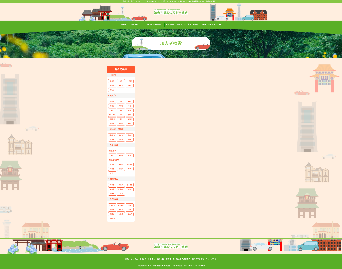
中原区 (130, 81)
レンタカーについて (137, 24)
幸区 (121, 81)
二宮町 (121, 193)
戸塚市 (121, 139)
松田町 (121, 209)
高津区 (112, 85)
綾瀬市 (121, 169)
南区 (112, 110)
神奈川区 (112, 119)
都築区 (121, 123)
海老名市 (129, 164)
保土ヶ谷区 (112, 114)
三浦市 (112, 139)
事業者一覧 (170, 24)
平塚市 (112, 185)
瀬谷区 (130, 114)
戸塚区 (121, 106)
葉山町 (130, 139)
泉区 (121, 110)
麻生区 (112, 90)
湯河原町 (112, 218)
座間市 (112, 169)
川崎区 (112, 81)
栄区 (121, 101)
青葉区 (130, 123)
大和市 (121, 164)
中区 (129, 106)
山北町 (130, 209)
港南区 (112, 106)
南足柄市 (121, 205)
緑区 (121, 119)
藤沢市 (121, 185)
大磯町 (112, 193)
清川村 (112, 173)
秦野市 (112, 189)
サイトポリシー (214, 24)
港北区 (112, 123)
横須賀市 (112, 135)
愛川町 (130, 169)
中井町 (130, 205)
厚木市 (112, 164)
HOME (124, 24)
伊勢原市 (121, 189)
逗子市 (130, 135)
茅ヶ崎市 (129, 185)
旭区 (121, 114)
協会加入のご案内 (184, 24)
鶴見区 (130, 119)
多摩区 (130, 85)
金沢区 (112, 101)
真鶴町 (130, 214)
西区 (129, 110)
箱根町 (121, 214)
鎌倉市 (121, 135)
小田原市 (112, 205)
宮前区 (121, 85)
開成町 (112, 214)
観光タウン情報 (199, 24)
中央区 (121, 155)
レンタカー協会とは (155, 24)
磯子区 (130, 101)
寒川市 (130, 189)
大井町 (112, 209)
